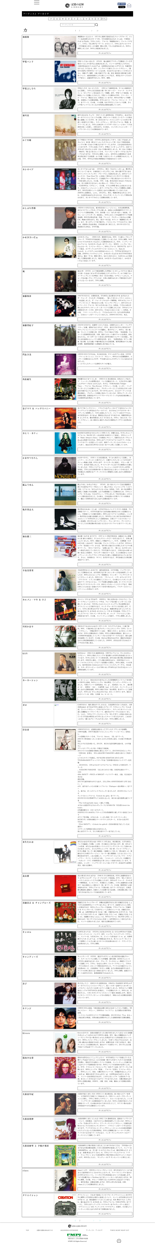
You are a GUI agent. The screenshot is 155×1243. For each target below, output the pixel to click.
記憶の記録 (77, 5)
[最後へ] (97, 31)
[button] (36, 2)
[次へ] (92, 31)
